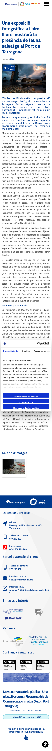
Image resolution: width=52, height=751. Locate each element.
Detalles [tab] (26, 351)
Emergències (15, 545)
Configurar (24, 402)
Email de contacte (17, 576)
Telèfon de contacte (18, 535)
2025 (12, 59)
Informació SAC (16, 586)
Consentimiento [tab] (10, 351)
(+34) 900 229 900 (18, 549)
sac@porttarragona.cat (21, 580)
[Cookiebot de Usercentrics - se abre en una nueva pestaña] (37, 343)
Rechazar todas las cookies (26, 408)
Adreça (12, 521)
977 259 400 (15, 539)
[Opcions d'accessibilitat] (45, 744)
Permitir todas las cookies (26, 397)
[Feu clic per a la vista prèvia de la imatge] (24, 78)
